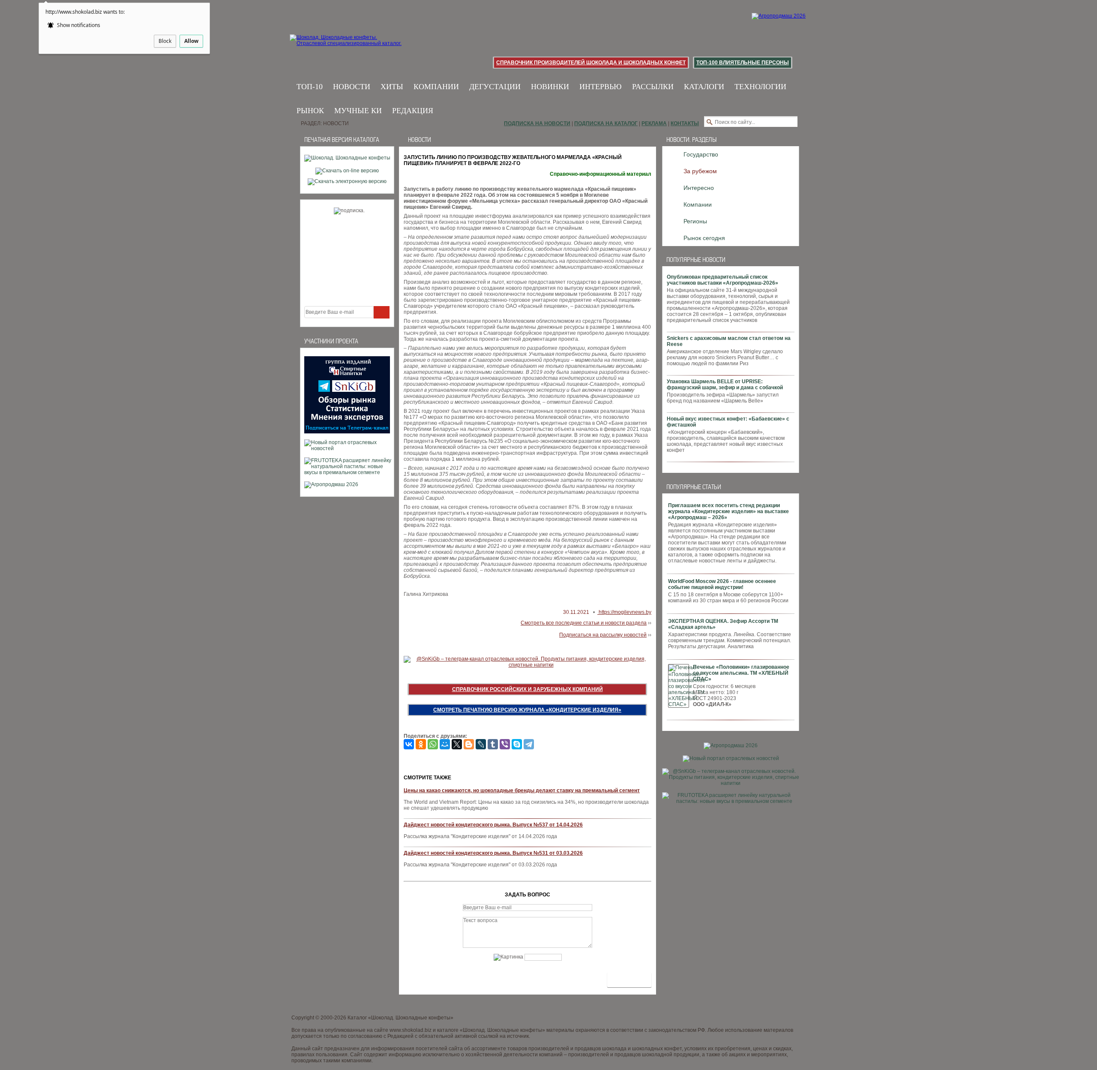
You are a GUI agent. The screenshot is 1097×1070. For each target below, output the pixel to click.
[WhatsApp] (433, 744)
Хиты (392, 86)
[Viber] (505, 744)
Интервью (600, 86)
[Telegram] (529, 744)
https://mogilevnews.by (624, 612)
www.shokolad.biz (411, 1030)
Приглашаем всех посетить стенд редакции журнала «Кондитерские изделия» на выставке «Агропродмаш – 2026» (728, 511)
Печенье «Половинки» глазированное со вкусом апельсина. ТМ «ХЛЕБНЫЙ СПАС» (741, 673)
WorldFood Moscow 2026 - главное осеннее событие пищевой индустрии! (722, 584)
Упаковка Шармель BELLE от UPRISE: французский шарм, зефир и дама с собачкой (725, 385)
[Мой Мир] (445, 744)
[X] (457, 744)
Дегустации (495, 86)
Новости (351, 86)
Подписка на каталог (606, 123)
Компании (436, 86)
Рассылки (653, 86)
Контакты (685, 123)
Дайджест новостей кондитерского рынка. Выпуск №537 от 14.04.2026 (493, 825)
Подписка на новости (537, 123)
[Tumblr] (493, 744)
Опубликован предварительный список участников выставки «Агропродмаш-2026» (722, 280)
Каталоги (704, 86)
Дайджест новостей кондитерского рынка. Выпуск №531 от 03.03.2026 (493, 853)
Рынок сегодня (704, 237)
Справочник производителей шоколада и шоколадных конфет (591, 63)
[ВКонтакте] (409, 744)
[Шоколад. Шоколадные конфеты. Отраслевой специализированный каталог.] (346, 47)
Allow (191, 41)
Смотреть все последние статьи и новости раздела (584, 623)
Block (165, 41)
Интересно (698, 187)
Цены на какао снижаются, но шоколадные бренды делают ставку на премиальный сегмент (522, 790)
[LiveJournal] (481, 744)
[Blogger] (469, 744)
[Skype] (517, 744)
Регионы (695, 221)
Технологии (760, 86)
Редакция (412, 110)
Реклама (654, 123)
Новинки (550, 86)
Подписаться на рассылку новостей (603, 635)
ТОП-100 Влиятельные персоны (742, 63)
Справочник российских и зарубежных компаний (527, 689)
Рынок (310, 110)
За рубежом (700, 171)
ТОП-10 (310, 86)
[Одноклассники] (421, 744)
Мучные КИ (358, 110)
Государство (700, 154)
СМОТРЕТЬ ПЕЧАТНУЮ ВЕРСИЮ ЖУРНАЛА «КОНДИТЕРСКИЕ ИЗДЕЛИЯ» (527, 710)
